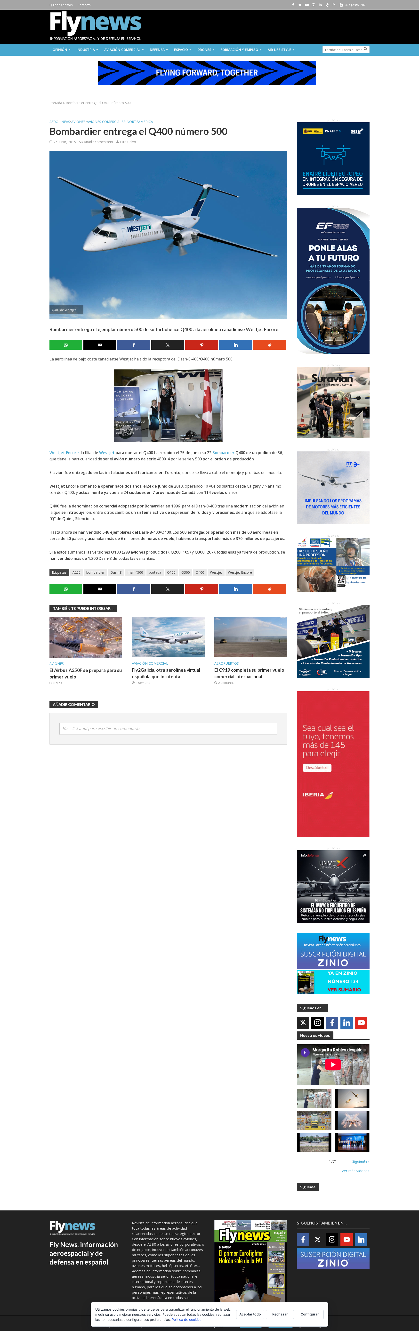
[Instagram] (317, 1023)
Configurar (310, 1314)
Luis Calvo (128, 141)
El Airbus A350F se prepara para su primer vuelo (85, 673)
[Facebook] (332, 1023)
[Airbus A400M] (352, 1120)
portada (155, 572)
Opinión (60, 49)
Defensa (157, 49)
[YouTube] (361, 1023)
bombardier (95, 572)
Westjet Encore (64, 452)
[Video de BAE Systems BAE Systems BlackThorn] (352, 1099)
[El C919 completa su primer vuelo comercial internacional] (250, 636)
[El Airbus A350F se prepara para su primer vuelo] (85, 636)
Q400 (200, 572)
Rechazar (280, 1314)
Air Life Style (279, 49)
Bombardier (223, 452)
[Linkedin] (346, 1023)
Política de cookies (186, 1319)
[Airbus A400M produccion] (314, 1120)
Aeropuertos (226, 663)
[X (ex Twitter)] (303, 1023)
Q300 (185, 572)
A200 (77, 572)
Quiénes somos (61, 5)
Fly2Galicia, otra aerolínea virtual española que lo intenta (166, 673)
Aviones (78, 121)
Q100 (171, 572)
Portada (55, 102)
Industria (86, 49)
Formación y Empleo (239, 49)
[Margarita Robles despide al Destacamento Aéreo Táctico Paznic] (314, 1099)
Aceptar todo (250, 1314)
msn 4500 (135, 572)
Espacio (181, 49)
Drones (204, 49)
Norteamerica (140, 121)
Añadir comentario (98, 141)
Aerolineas (59, 121)
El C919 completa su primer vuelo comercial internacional (249, 673)
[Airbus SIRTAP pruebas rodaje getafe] (314, 1142)
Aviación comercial (122, 49)
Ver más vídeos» (356, 1170)
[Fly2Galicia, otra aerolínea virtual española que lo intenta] (168, 636)
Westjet (107, 452)
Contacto (84, 5)
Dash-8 (116, 572)
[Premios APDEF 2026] (352, 1142)
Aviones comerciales (106, 121)
